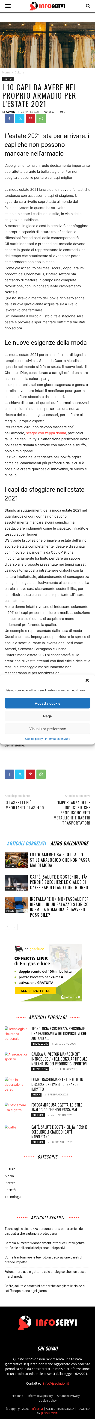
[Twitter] (19, 118)
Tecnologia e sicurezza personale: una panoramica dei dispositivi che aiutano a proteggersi (44, 1231)
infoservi (37, 1409)
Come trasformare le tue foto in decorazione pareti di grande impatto (57, 1084)
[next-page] (15, 927)
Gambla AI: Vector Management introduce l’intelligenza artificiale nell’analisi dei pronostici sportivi (59, 1059)
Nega (47, 716)
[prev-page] (7, 927)
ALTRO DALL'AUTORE (69, 843)
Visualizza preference (47, 728)
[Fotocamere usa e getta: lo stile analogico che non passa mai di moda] (16, 860)
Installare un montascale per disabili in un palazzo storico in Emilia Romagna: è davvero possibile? (59, 907)
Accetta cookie (47, 703)
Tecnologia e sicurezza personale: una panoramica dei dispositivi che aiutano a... (58, 1033)
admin (10, 111)
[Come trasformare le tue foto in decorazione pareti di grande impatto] (16, 1085)
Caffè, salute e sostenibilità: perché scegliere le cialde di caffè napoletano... (59, 1132)
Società (10, 1190)
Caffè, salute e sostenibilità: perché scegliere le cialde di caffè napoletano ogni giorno (59, 882)
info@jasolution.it (56, 1383)
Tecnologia (40, 1043)
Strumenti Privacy (68, 1396)
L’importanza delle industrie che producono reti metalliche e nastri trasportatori (72, 812)
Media (36, 1094)
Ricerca (10, 1183)
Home (6, 72)
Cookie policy (34, 738)
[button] (87, 681)
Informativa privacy (57, 738)
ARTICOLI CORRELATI (26, 843)
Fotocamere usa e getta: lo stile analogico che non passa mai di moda (60, 860)
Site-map (17, 1396)
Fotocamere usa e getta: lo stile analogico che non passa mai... (56, 1107)
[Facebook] (9, 118)
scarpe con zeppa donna (46, 433)
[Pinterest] (30, 118)
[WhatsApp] (41, 118)
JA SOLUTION (49, 1413)
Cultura (19, 72)
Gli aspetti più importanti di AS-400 (24, 805)
